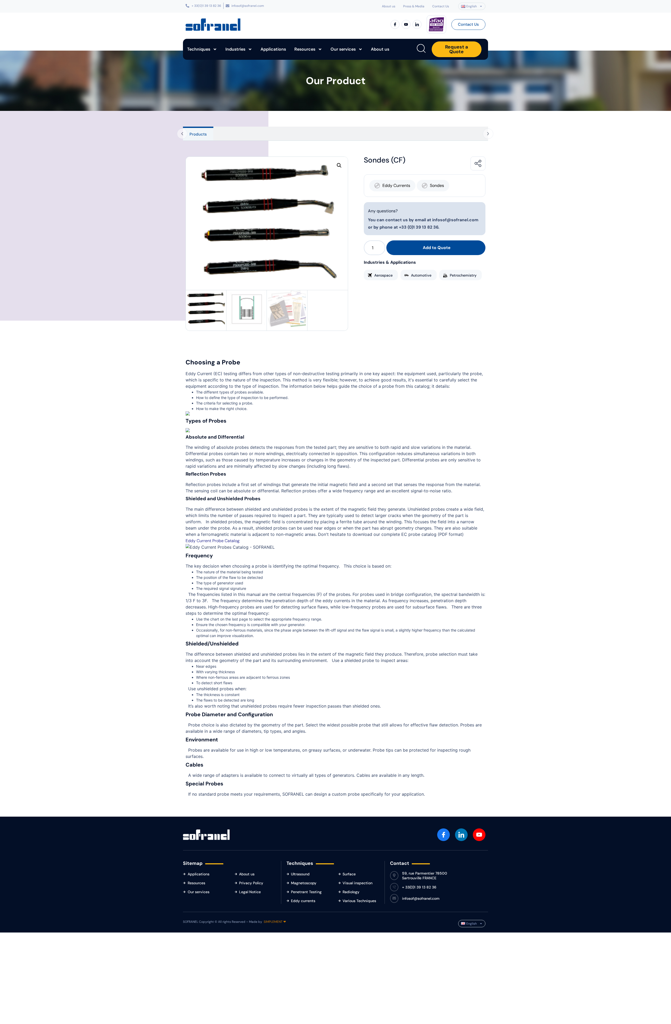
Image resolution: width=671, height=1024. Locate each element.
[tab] (198, 134)
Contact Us (440, 6)
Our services (343, 49)
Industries (235, 49)
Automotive (421, 275)
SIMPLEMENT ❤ (275, 922)
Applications (273, 49)
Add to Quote (437, 247)
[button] (339, 165)
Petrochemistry (463, 275)
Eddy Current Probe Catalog (213, 540)
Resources (304, 49)
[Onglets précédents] (182, 133)
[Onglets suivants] (488, 133)
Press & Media (413, 6)
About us (388, 6)
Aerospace (383, 275)
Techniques (198, 49)
